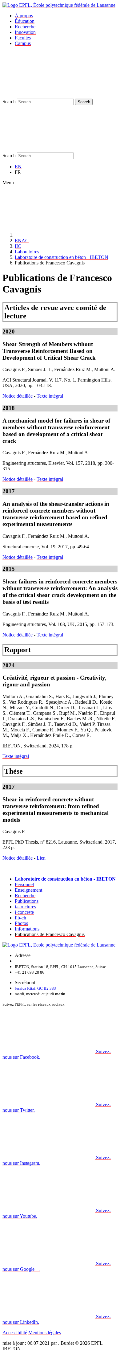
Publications (26, 901)
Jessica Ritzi (25, 988)
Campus (23, 43)
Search (9, 101)
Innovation (25, 32)
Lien (41, 858)
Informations (27, 928)
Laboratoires (27, 251)
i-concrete (24, 912)
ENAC (22, 240)
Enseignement (28, 890)
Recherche (25, 26)
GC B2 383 (46, 988)
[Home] (61, 235)
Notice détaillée (17, 396)
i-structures (25, 906)
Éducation (24, 21)
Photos (21, 923)
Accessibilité (14, 1332)
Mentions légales (44, 1332)
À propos (24, 15)
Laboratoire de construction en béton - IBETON (61, 257)
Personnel (24, 884)
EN (18, 166)
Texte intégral (50, 396)
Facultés (23, 37)
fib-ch (20, 917)
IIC (18, 246)
